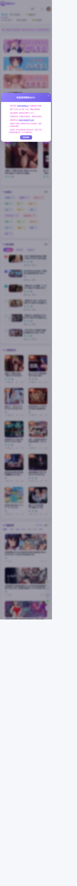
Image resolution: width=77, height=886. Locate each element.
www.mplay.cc (23, 106)
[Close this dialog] (48, 95)
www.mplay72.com (26, 120)
